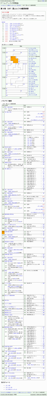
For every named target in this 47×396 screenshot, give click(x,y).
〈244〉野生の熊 (31, 83)
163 (43, 162)
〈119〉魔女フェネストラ (33, 84)
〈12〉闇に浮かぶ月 (13, 28)
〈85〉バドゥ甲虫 (13, 26)
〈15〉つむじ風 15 (39, 116)
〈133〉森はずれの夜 (32, 76)
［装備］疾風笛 (11, 236)
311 (43, 137)
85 (21, 52)
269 (43, 155)
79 (43, 239)
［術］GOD (10, 365)
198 (43, 303)
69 (43, 262)
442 (43, 377)
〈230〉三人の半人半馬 (14, 23)
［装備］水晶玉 (11, 191)
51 (43, 183)
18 (43, 233)
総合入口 (40, 0)
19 (6, 72)
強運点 (19, 262)
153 (43, 184)
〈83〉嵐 (30, 68)
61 (43, 215)
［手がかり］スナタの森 (13, 252)
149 (6, 70)
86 (43, 107)
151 (43, 135)
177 (43, 171)
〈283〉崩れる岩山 (32, 69)
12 (16, 57)
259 (43, 214)
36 (21, 90)
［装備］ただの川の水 (13, 153)
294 (43, 148)
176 (6, 57)
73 (16, 63)
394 (43, 143)
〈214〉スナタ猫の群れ (33, 79)
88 (43, 173)
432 (43, 145)
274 (24, 84)
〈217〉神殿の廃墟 (32, 63)
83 (18, 63)
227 (43, 168)
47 (6, 61)
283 (24, 63)
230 (6, 52)
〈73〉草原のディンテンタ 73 (37, 119)
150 (14, 50)
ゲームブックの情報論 (9, 3)
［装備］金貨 (17, 148)
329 (24, 77)
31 (43, 181)
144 (43, 301)
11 (43, 218)
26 (43, 305)
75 (6, 93)
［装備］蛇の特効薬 (12, 134)
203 (43, 179)
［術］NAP (10, 369)
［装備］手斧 (11, 259)
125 (43, 130)
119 (11, 84)
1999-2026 (39, 394)
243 (43, 226)
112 (43, 238)
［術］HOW (10, 358)
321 (43, 254)
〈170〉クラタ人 (31, 61)
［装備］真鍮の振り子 (13, 194)
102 (43, 224)
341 (43, 140)
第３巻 (19, 5)
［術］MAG (10, 353)
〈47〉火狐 (11, 31)
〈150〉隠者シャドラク (33, 49)
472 (43, 142)
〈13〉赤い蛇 (31, 78)
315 (43, 160)
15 (11, 63)
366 (43, 138)
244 (6, 84)
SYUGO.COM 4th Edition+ (6, 0)
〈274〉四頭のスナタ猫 (33, 86)
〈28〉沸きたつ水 (31, 89)
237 (43, 300)
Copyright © (33, 394)
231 (43, 125)
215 (43, 298)
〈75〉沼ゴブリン (31, 93)
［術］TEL (10, 378)
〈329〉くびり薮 (31, 81)
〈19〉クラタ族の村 (32, 74)
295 (6, 95)
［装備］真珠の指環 (12, 202)
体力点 (15, 206)
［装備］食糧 (11, 123)
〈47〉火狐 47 (40, 113)
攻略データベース (11, 5)
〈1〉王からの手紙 (32, 48)
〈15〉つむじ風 (12, 33)
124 (43, 178)
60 (26, 63)
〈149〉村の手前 (31, 73)
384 (43, 364)
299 (43, 344)
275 (43, 159)
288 (43, 164)
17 (43, 175)
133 (6, 75)
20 (6, 88)
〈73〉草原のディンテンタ (15, 34)
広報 (46, 0)
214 (19, 77)
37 (43, 297)
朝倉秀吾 (44, 394)
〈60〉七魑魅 (31, 71)
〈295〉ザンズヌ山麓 (32, 94)
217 (6, 63)
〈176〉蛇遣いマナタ (32, 54)
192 (43, 347)
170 (19, 61)
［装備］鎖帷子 (11, 229)
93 (43, 176)
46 (43, 186)
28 (6, 90)
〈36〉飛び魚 (31, 91)
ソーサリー (3, 5)
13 (6, 77)
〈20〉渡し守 (31, 88)
